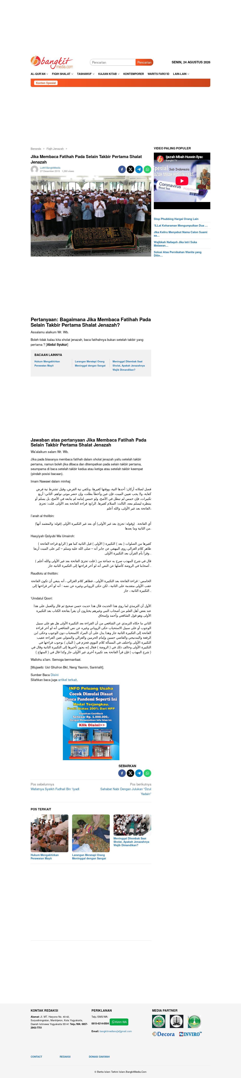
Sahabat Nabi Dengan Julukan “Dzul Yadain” (125, 789)
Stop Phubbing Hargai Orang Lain (176, 219)
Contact (36, 1056)
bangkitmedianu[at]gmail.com (116, 1031)
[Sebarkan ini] (122, 169)
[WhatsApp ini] (147, 169)
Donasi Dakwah (99, 1056)
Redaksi (65, 1056)
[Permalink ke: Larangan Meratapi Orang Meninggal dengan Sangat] (91, 833)
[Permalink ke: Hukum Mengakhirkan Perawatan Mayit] (49, 833)
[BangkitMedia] (52, 61)
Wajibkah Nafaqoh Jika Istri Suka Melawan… (175, 243)
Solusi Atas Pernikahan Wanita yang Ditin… (177, 253)
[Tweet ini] (130, 169)
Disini (55, 674)
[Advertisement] (120, 26)
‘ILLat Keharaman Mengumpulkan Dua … (181, 225)
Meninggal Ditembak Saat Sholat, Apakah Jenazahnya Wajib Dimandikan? (129, 365)
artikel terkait (67, 679)
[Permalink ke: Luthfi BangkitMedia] (34, 168)
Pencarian (144, 62)
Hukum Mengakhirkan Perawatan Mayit (45, 856)
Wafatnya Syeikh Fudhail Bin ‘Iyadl (55, 786)
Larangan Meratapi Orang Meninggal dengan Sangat (89, 856)
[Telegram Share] (139, 169)
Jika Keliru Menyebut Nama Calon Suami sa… (180, 233)
